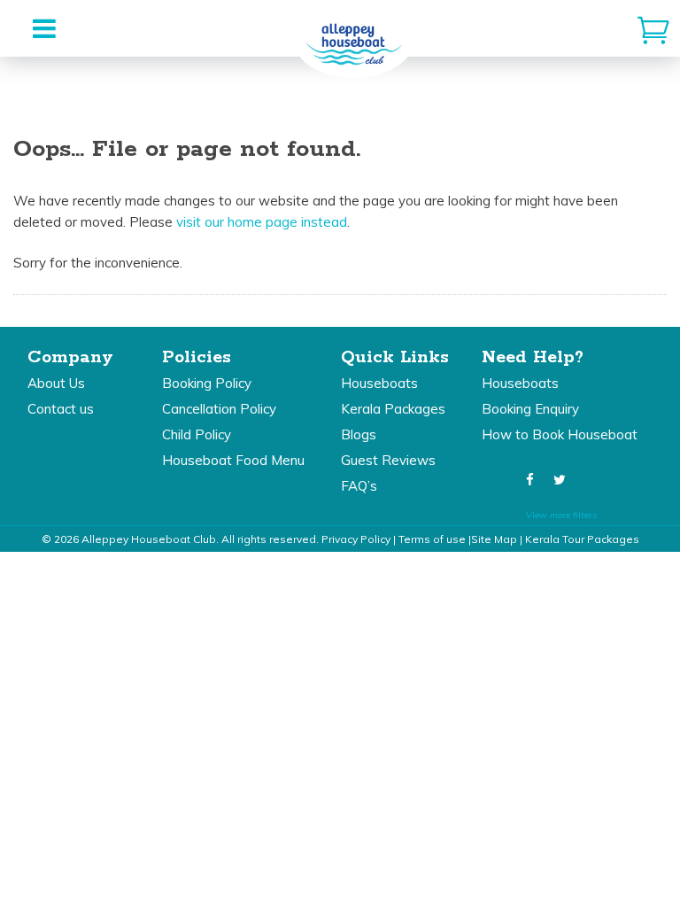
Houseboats (379, 383)
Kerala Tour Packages (582, 539)
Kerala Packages (393, 408)
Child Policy (196, 434)
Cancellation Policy (219, 408)
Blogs (358, 434)
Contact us (60, 408)
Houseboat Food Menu (233, 460)
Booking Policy (206, 383)
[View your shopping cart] (653, 28)
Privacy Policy (355, 539)
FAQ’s (359, 485)
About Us (56, 383)
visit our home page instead (261, 221)
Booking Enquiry (530, 408)
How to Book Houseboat (560, 434)
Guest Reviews (388, 460)
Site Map (494, 539)
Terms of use (432, 539)
